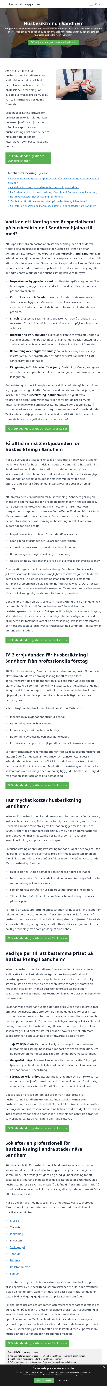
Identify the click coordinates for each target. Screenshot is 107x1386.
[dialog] (53, 1375)
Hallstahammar (20, 1267)
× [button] (104, 1367)
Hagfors (15, 1260)
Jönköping (16, 1234)
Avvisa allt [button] (64, 1380)
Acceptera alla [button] (44, 1380)
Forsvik (14, 1273)
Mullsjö (14, 1220)
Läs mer (81, 1375)
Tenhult (15, 1254)
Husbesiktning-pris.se (24, 4)
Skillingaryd (17, 1247)
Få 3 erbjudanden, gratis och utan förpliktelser (53, 42)
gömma (43, 173)
